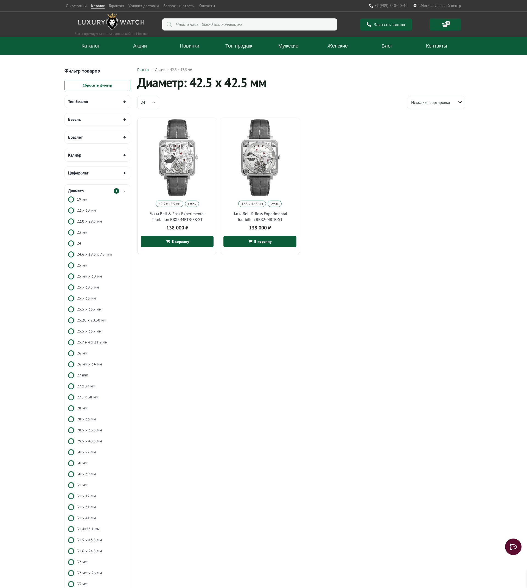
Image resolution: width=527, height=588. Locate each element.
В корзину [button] (180, 241)
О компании (76, 5)
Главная (143, 69)
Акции (140, 46)
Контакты (207, 5)
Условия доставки (143, 5)
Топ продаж (238, 46)
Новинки (189, 46)
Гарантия (116, 5)
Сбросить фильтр (97, 85)
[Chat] (513, 547)
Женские (337, 46)
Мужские (288, 46)
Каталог (98, 5)
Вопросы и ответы (178, 5)
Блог (387, 46)
